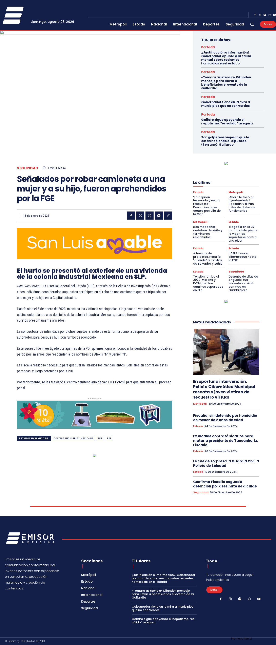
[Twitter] (140, 215)
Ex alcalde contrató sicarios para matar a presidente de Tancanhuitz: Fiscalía (225, 440)
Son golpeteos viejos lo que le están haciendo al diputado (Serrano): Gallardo (225, 141)
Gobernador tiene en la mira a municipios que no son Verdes (225, 104)
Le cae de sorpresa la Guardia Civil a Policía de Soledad (226, 463)
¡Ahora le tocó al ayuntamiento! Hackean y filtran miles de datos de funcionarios (242, 204)
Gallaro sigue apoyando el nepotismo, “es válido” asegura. (227, 121)
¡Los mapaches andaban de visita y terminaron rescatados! (207, 232)
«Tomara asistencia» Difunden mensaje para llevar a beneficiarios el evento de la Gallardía (226, 82)
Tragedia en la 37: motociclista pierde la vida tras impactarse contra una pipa (243, 233)
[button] (252, 24)
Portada (208, 47)
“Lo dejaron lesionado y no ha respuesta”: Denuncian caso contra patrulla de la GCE (207, 205)
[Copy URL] (168, 215)
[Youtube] (259, 599)
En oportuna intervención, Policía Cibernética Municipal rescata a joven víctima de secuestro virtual (224, 389)
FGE (100, 438)
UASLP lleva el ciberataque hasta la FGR (242, 256)
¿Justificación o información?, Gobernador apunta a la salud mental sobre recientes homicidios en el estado (226, 57)
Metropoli (236, 192)
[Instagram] (259, 15)
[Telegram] (159, 215)
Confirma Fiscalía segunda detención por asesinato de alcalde (225, 484)
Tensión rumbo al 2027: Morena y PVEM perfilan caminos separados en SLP (208, 283)
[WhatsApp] (269, 15)
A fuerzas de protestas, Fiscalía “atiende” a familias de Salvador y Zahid (207, 258)
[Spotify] (264, 15)
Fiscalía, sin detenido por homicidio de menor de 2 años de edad (225, 417)
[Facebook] (255, 15)
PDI (109, 438)
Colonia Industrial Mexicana (73, 438)
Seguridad (27, 168)
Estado (198, 192)
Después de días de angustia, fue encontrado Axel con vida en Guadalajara (243, 283)
